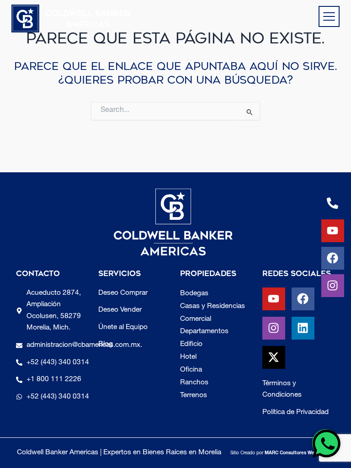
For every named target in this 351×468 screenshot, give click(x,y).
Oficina (191, 370)
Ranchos (194, 382)
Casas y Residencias (212, 306)
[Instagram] (332, 285)
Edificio (191, 344)
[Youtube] (332, 230)
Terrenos (193, 395)
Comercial (195, 319)
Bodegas (194, 293)
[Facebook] (332, 258)
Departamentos (204, 331)
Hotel (188, 357)
